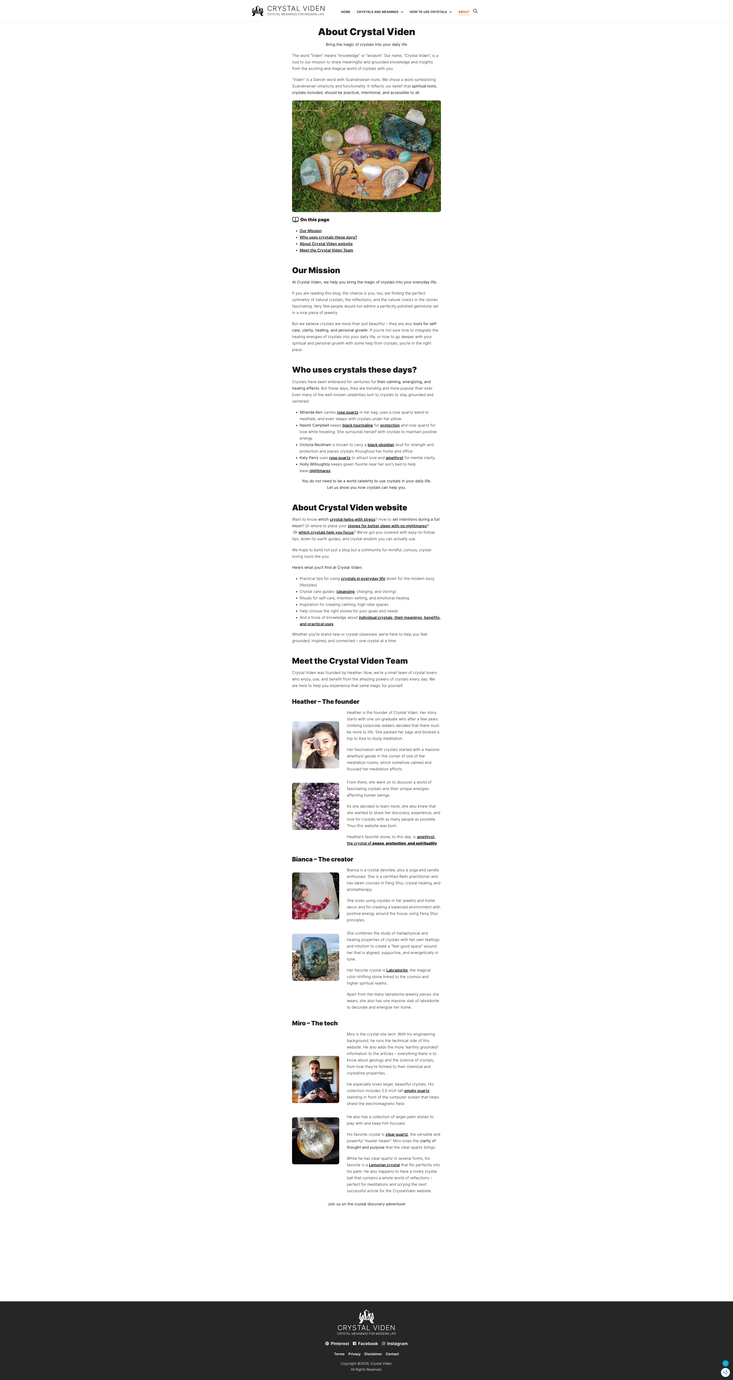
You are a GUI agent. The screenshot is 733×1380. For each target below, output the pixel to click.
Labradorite (397, 970)
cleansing (346, 591)
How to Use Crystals (428, 12)
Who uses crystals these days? (328, 237)
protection (390, 425)
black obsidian (381, 444)
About (464, 12)
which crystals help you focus (326, 532)
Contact (392, 1354)
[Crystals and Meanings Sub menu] (402, 12)
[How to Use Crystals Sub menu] (450, 12)
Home (345, 12)
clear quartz (397, 1134)
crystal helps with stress (352, 519)
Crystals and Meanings (378, 12)
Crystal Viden (296, 8)
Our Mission (311, 230)
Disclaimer (373, 1354)
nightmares (319, 470)
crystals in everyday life (363, 578)
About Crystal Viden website (326, 243)
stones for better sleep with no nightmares (387, 526)
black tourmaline (357, 425)
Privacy (354, 1354)
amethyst (394, 457)
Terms (339, 1354)
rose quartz (347, 412)
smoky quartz (416, 1090)
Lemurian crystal (384, 1165)
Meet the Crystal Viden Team (326, 250)
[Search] (475, 11)
